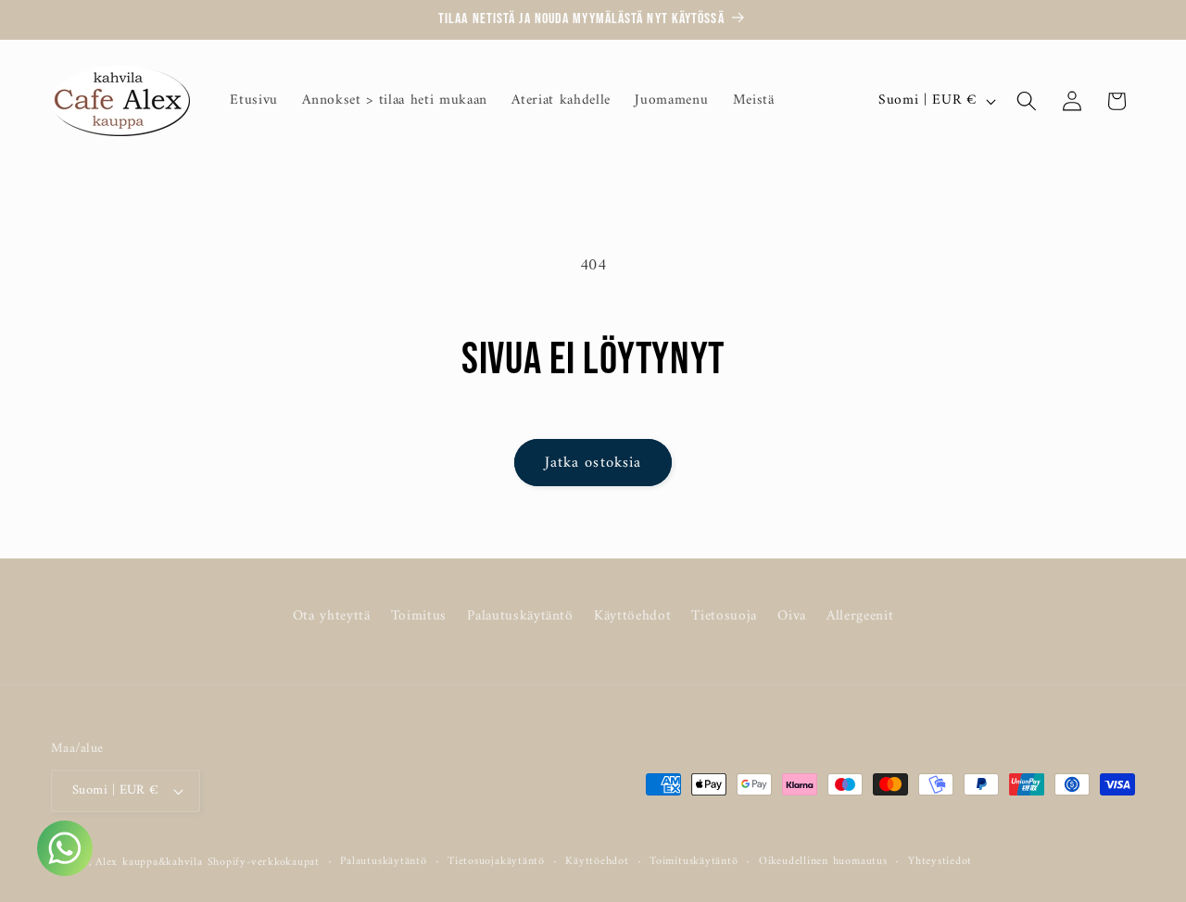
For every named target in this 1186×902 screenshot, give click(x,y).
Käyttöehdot (632, 615)
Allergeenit (859, 615)
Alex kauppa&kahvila (149, 862)
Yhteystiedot (940, 862)
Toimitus (419, 615)
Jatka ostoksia (593, 462)
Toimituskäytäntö (694, 862)
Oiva (791, 615)
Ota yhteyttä (332, 616)
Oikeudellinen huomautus (823, 862)
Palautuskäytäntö (520, 615)
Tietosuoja (724, 615)
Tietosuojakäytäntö (496, 862)
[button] (1026, 101)
